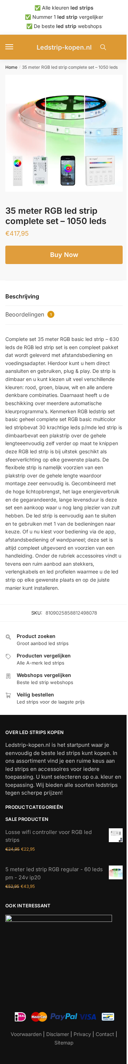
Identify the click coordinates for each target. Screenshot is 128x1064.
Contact (105, 1034)
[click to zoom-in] (64, 133)
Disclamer (57, 1034)
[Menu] (16, 47)
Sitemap (64, 1043)
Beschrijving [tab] (22, 296)
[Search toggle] (103, 47)
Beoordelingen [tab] (28, 314)
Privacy (82, 1034)
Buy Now (64, 254)
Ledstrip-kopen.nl (64, 47)
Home (11, 67)
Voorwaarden (26, 1034)
